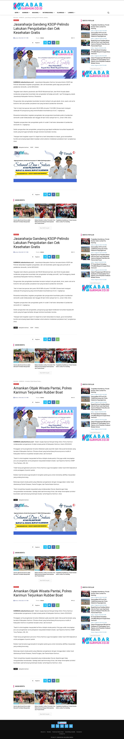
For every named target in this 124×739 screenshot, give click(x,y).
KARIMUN (21, 17)
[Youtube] (71, 726)
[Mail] (62, 726)
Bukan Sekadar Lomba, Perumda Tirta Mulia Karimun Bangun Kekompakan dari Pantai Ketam (45, 221)
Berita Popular (88, 20)
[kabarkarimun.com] (95, 74)
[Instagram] (57, 726)
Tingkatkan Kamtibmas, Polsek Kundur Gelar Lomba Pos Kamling (100, 26)
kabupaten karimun (24, 147)
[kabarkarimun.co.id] (28, 6)
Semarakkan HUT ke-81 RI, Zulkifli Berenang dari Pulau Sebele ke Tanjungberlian (99, 34)
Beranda (16, 17)
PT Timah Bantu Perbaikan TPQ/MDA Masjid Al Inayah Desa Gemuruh (100, 51)
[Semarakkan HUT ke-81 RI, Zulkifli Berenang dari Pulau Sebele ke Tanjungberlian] (85, 35)
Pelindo (37, 147)
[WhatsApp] (57, 42)
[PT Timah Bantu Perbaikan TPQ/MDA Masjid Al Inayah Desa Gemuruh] (85, 52)
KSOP (31, 147)
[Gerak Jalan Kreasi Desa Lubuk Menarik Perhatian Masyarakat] (24, 211)
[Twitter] (45, 42)
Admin (42, 38)
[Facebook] (53, 42)
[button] (108, 12)
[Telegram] (49, 42)
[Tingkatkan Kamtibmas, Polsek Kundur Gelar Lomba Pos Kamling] (66, 211)
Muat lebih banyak (44, 228)
